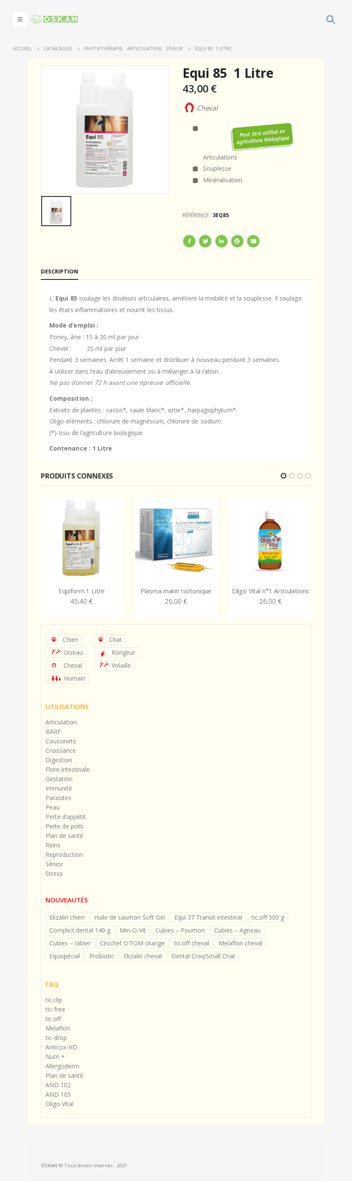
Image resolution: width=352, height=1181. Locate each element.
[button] (283, 476)
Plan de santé (64, 835)
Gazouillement (205, 241)
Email (253, 241)
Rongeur (123, 652)
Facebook (189, 241)
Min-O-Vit (133, 930)
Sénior (54, 864)
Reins (53, 845)
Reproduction (64, 854)
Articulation (61, 722)
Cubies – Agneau (237, 930)
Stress (54, 873)
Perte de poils (65, 826)
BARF (53, 731)
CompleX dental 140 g (79, 930)
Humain (74, 678)
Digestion (59, 760)
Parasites (58, 798)
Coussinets (61, 741)
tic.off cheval (191, 943)
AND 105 (58, 1094)
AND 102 (58, 1085)
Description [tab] (59, 271)
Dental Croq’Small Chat (203, 956)
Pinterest (237, 241)
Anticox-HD (61, 1047)
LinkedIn (221, 241)
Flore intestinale (68, 769)
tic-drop (56, 1038)
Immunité (59, 788)
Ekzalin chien (67, 917)
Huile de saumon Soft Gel (129, 917)
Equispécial (64, 956)
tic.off (53, 1019)
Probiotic (101, 956)
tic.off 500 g (268, 917)
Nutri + (55, 1056)
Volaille (121, 665)
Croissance (61, 750)
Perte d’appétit (66, 817)
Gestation (59, 779)
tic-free (55, 1009)
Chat (115, 639)
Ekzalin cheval (143, 956)
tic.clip (54, 1000)
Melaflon (58, 1028)
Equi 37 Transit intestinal (208, 917)
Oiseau (73, 652)
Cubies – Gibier (70, 943)
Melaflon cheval (240, 943)
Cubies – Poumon (180, 930)
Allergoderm (62, 1066)
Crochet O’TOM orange (132, 943)
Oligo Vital (59, 1104)
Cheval (73, 665)
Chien (70, 639)
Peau (53, 807)
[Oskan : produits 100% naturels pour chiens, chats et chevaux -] (54, 19)
